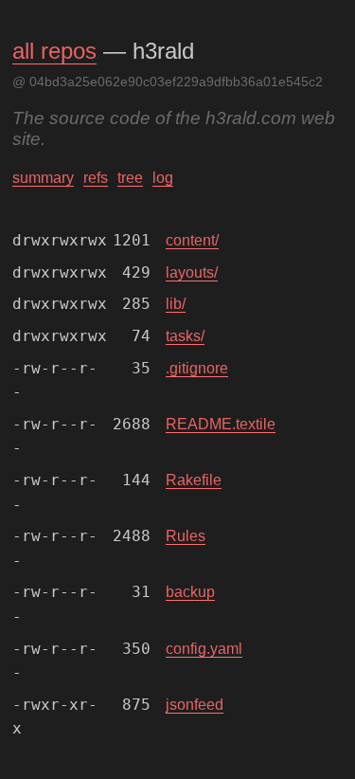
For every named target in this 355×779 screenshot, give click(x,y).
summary (43, 178)
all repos (54, 50)
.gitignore (197, 368)
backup (190, 592)
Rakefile (194, 480)
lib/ (176, 304)
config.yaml (204, 649)
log (162, 178)
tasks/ (185, 336)
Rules (185, 536)
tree (130, 178)
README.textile (220, 424)
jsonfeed (194, 705)
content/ (192, 240)
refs (95, 178)
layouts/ (192, 272)
